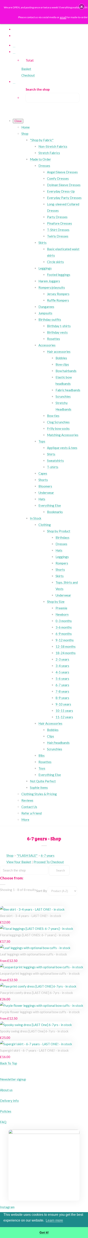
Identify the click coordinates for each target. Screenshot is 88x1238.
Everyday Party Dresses (64, 198)
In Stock (35, 518)
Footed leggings (58, 275)
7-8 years (62, 691)
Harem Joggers (49, 281)
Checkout (28, 75)
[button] (81, 6)
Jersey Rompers (58, 294)
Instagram (7, 1207)
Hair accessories (58, 351)
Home (25, 127)
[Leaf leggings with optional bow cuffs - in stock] (35, 948)
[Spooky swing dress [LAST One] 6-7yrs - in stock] (36, 1025)
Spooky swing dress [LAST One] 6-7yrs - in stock (34, 1031)
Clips (50, 736)
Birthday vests (57, 332)
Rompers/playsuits (51, 287)
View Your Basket (18, 862)
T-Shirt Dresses (58, 230)
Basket (26, 69)
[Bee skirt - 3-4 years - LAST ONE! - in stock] (32, 909)
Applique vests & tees (62, 448)
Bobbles (61, 358)
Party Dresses (57, 217)
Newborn (62, 614)
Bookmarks (55, 512)
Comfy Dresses (58, 178)
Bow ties (53, 416)
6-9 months (64, 634)
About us (6, 1090)
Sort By (41, 891)
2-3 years (62, 659)
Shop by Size (56, 602)
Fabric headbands (68, 390)
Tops (41, 441)
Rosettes (53, 339)
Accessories (47, 345)
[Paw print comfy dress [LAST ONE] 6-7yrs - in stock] (38, 986)
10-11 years (64, 710)
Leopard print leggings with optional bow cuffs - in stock (40, 973)
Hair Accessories (50, 723)
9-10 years (63, 704)
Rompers (62, 563)
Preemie (61, 608)
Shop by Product (58, 531)
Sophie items (39, 787)
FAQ (3, 1122)
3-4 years (62, 666)
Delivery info (9, 1101)
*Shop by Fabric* (42, 140)
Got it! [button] (44, 1232)
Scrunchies (63, 396)
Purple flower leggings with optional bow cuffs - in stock (40, 1012)
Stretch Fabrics (49, 153)
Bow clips (62, 364)
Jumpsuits (45, 313)
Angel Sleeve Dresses (62, 172)
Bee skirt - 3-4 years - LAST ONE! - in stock (30, 916)
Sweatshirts (55, 460)
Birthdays (62, 537)
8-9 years (62, 698)
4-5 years (62, 672)
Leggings (45, 268)
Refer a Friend (31, 813)
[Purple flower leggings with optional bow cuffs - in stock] (41, 1005)
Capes (42, 473)
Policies (5, 1111)
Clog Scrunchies (58, 422)
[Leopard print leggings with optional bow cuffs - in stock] (41, 967)
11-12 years (64, 717)
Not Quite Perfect (43, 781)
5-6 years (62, 678)
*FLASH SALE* (27, 855)
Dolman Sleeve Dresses (64, 185)
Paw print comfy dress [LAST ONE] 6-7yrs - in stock (36, 993)
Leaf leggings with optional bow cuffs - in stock (33, 954)
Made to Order (40, 159)
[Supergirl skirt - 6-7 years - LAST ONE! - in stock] (36, 1044)
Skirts (42, 242)
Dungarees (46, 307)
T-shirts (52, 467)
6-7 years (62, 685)
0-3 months (64, 621)
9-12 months (65, 640)
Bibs (41, 755)
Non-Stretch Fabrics (52, 146)
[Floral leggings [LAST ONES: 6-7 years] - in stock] (36, 928)
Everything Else (49, 505)
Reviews (27, 800)
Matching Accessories (62, 435)
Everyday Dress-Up (61, 191)
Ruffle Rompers (58, 300)
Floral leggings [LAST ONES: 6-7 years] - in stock (35, 935)
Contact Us (29, 807)
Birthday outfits (49, 319)
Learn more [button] (54, 1220)
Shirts (51, 454)
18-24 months (66, 653)
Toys (41, 768)
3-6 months (64, 627)
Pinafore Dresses (59, 223)
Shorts (43, 480)
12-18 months (66, 646)
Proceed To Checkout (49, 862)
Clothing (44, 525)
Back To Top (8, 1063)
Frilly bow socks (58, 428)
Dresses (44, 166)
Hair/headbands (58, 743)
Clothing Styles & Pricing (39, 794)
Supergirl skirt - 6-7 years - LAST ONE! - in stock (34, 1050)
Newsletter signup (13, 1079)
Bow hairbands (66, 371)
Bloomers (45, 486)
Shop (24, 133)
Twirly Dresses (57, 236)
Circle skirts (55, 262)
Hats (41, 499)
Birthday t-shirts (59, 326)
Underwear (46, 493)
